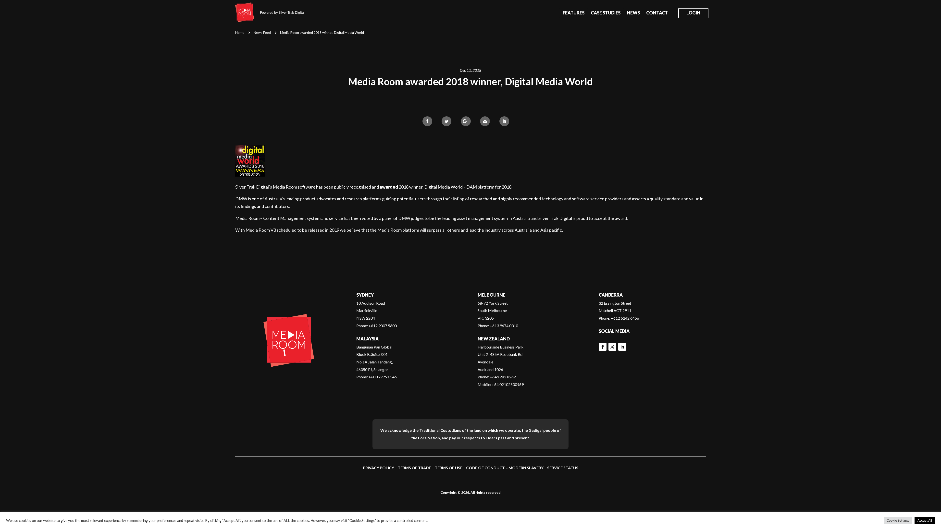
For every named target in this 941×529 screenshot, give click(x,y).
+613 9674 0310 (504, 325)
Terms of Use (448, 467)
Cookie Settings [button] (898, 520)
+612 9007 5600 (383, 325)
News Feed (262, 32)
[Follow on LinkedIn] (622, 347)
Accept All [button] (924, 520)
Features (573, 13)
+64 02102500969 (508, 384)
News (633, 13)
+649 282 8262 (503, 376)
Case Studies (605, 13)
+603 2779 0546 (383, 376)
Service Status (562, 467)
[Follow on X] (612, 347)
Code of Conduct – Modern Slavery (505, 467)
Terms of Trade (414, 467)
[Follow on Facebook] (603, 347)
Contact (657, 13)
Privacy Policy (378, 467)
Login (693, 13)
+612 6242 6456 (625, 318)
